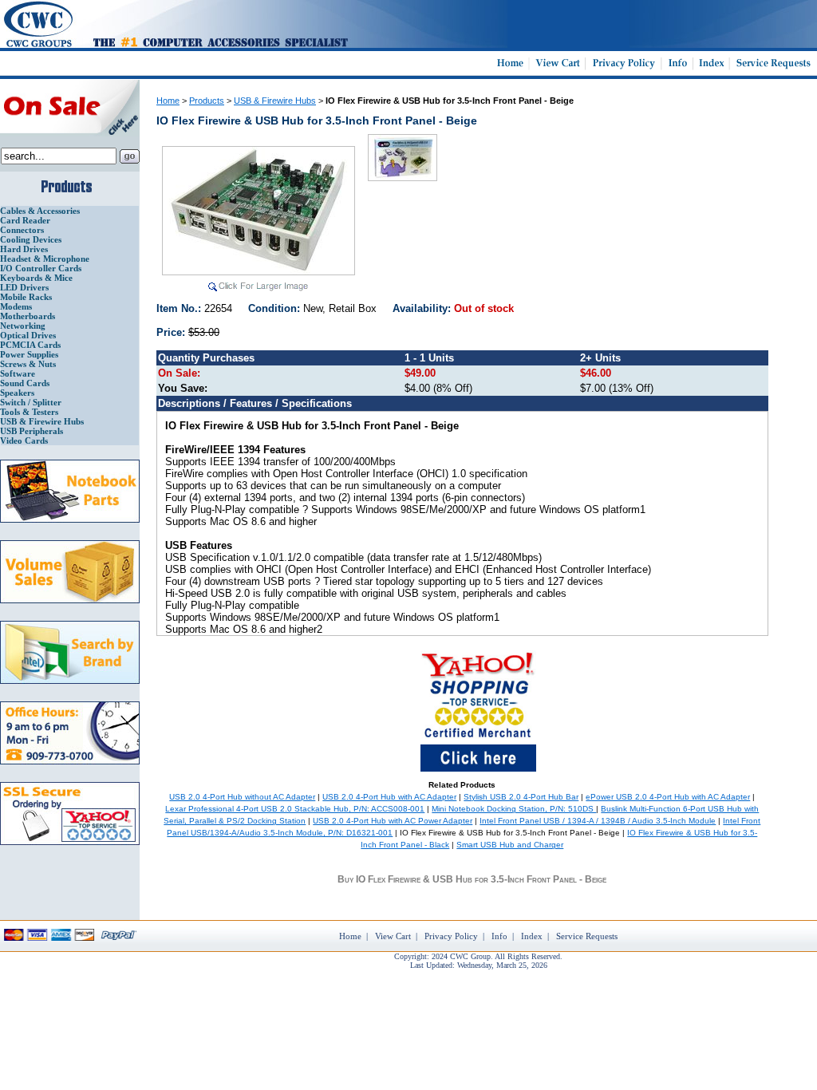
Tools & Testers (29, 412)
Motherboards (27, 316)
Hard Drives (24, 249)
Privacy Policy (451, 936)
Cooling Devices (30, 239)
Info (499, 936)
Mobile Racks (26, 297)
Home (168, 100)
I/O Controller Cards (40, 268)
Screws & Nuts (28, 364)
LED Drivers (24, 287)
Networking (22, 325)
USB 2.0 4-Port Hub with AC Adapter (389, 796)
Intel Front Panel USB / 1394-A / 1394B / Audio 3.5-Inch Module (598, 820)
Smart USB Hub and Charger (509, 844)
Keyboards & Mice (36, 277)
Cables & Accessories (40, 210)
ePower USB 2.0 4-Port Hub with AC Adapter (668, 796)
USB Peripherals (31, 431)
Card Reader (25, 220)
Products (206, 100)
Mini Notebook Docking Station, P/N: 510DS (514, 808)
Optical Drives (28, 335)
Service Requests (587, 936)
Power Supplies (29, 354)
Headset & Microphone (44, 258)
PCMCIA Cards (30, 345)
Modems (16, 306)
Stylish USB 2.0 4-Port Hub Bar (521, 796)
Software (17, 373)
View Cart (393, 936)
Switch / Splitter (30, 402)
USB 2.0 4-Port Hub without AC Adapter (242, 796)
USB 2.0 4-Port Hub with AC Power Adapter (392, 820)
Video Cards (24, 440)
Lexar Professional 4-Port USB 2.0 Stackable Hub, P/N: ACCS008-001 (294, 808)
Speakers (17, 392)
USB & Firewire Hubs (42, 421)
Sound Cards (24, 383)
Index (532, 936)
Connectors (22, 230)
